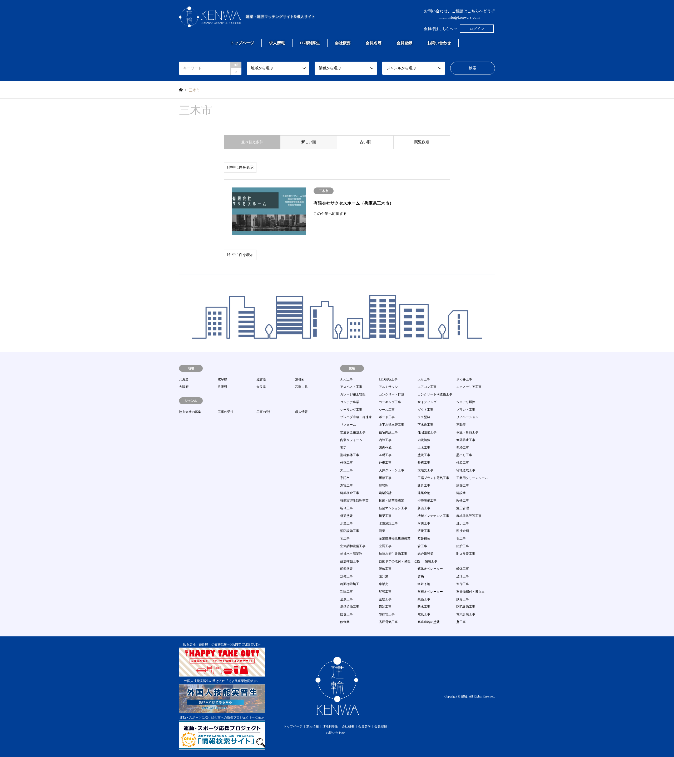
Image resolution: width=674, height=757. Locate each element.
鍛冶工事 (385, 606)
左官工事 (346, 485)
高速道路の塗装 (429, 622)
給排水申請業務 (351, 554)
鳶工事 (461, 622)
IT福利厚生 (310, 43)
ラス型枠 (424, 417)
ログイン (476, 29)
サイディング (427, 402)
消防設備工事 (349, 531)
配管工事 (385, 591)
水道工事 (346, 523)
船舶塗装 (346, 569)
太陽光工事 (425, 470)
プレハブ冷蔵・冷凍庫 (356, 417)
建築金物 (424, 493)
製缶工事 (385, 569)
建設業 (461, 493)
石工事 (461, 538)
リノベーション (467, 417)
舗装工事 (431, 561)
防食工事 (346, 614)
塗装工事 (424, 455)
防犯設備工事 (465, 606)
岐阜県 (222, 379)
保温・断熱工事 (467, 432)
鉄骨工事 (462, 599)
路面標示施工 (349, 584)
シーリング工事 (351, 410)
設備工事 (346, 576)
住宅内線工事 (388, 432)
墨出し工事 (464, 455)
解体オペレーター (430, 569)
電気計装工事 (465, 614)
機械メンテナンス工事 (433, 516)
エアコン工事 (427, 387)
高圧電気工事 (388, 622)
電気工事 (424, 614)
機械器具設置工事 (469, 516)
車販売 (383, 584)
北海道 (184, 379)
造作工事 (462, 584)
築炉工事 (462, 546)
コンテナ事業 (349, 402)
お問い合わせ (439, 43)
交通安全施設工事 (352, 432)
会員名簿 (373, 43)
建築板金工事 (349, 493)
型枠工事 (462, 447)
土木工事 (424, 447)
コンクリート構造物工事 (435, 394)
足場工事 (462, 576)
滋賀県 (261, 379)
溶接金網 (462, 531)
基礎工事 (385, 455)
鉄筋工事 (424, 599)
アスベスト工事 (351, 387)
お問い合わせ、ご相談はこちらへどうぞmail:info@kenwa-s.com (459, 14)
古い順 (365, 142)
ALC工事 (346, 379)
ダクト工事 (425, 410)
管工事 (422, 546)
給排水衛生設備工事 (393, 554)
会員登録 (404, 43)
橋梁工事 (385, 516)
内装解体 (424, 440)
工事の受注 (226, 412)
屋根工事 (385, 478)
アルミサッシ (388, 387)
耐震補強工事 (349, 561)
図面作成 (385, 447)
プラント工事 (465, 410)
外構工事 (424, 462)
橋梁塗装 (346, 516)
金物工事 (385, 599)
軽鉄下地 (424, 584)
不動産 (461, 425)
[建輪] (337, 711)
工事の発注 (264, 412)
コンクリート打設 (391, 394)
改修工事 (462, 500)
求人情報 (277, 43)
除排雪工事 (387, 614)
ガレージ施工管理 (352, 394)
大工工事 (346, 470)
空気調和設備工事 (352, 546)
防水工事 (424, 606)
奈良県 (261, 387)
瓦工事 (345, 538)
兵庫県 (222, 387)
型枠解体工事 (349, 455)
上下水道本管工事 (391, 425)
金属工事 (346, 599)
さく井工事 (464, 379)
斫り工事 (346, 508)
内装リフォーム (351, 440)
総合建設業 (425, 554)
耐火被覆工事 (465, 554)
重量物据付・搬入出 (470, 591)
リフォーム (348, 425)
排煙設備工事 (427, 500)
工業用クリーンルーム (472, 478)
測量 (382, 531)
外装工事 (462, 462)
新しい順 (308, 142)
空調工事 (385, 546)
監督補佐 (424, 538)
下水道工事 (425, 425)
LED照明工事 (388, 379)
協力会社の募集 (190, 412)
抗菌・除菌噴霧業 (391, 500)
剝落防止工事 (465, 440)
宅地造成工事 (465, 470)
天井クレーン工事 (391, 470)
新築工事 (424, 508)
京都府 (300, 379)
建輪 (464, 696)
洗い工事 (462, 523)
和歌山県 (301, 387)
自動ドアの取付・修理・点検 (399, 561)
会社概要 (343, 43)
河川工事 (424, 523)
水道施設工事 (388, 523)
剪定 (343, 447)
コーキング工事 (390, 402)
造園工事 (346, 591)
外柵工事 (385, 462)
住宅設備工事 (427, 432)
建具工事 (424, 485)
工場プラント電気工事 (433, 478)
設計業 (383, 576)
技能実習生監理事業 (354, 500)
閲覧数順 (421, 142)
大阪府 (184, 387)
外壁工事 (346, 462)
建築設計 (385, 493)
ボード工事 (387, 417)
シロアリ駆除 (465, 402)
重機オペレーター (430, 591)
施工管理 (462, 508)
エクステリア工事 (469, 387)
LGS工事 (424, 379)
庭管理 (383, 485)
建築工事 (462, 485)
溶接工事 (424, 531)
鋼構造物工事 (349, 606)
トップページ (242, 43)
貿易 (421, 576)
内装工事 (385, 440)
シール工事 (387, 410)
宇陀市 (345, 478)
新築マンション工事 (393, 508)
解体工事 (462, 569)
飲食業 (345, 622)
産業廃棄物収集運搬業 (394, 538)
